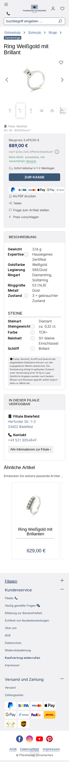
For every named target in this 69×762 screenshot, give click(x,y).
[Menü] (7, 5)
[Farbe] (32, 333)
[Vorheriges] (7, 80)
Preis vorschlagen (26, 217)
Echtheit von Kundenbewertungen (27, 620)
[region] (34, 89)
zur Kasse (34, 177)
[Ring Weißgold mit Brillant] (34, 79)
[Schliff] (32, 349)
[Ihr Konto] (53, 9)
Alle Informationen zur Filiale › (30, 449)
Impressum (12, 665)
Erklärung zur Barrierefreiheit (23, 613)
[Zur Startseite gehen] (34, 9)
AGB (8, 635)
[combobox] (28, 21)
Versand (31, 161)
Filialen (11, 581)
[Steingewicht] (32, 327)
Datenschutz (13, 643)
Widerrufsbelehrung (18, 650)
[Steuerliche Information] (57, 152)
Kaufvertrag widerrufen (22, 658)
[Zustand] (26, 296)
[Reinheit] (32, 339)
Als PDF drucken (24, 196)
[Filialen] (9, 14)
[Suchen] (58, 21)
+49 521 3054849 (22, 440)
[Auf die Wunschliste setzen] (61, 62)
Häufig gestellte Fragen (20, 605)
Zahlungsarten (14, 695)
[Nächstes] (62, 80)
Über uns (11, 628)
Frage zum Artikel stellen (31, 210)
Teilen (17, 203)
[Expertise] (26, 255)
